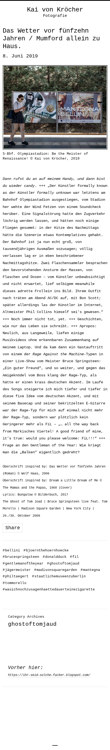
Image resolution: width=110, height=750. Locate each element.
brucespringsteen (21, 557)
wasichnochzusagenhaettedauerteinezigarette (49, 589)
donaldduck (54, 557)
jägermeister (17, 570)
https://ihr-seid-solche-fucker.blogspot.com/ (49, 675)
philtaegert (16, 576)
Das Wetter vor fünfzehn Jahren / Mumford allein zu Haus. (51, 38)
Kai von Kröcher (55, 10)
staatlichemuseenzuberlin (59, 576)
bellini (11, 550)
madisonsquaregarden (55, 570)
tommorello (14, 583)
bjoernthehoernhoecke (46, 550)
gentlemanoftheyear (23, 564)
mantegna (90, 570)
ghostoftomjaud (63, 564)
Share (12, 528)
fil (74, 557)
